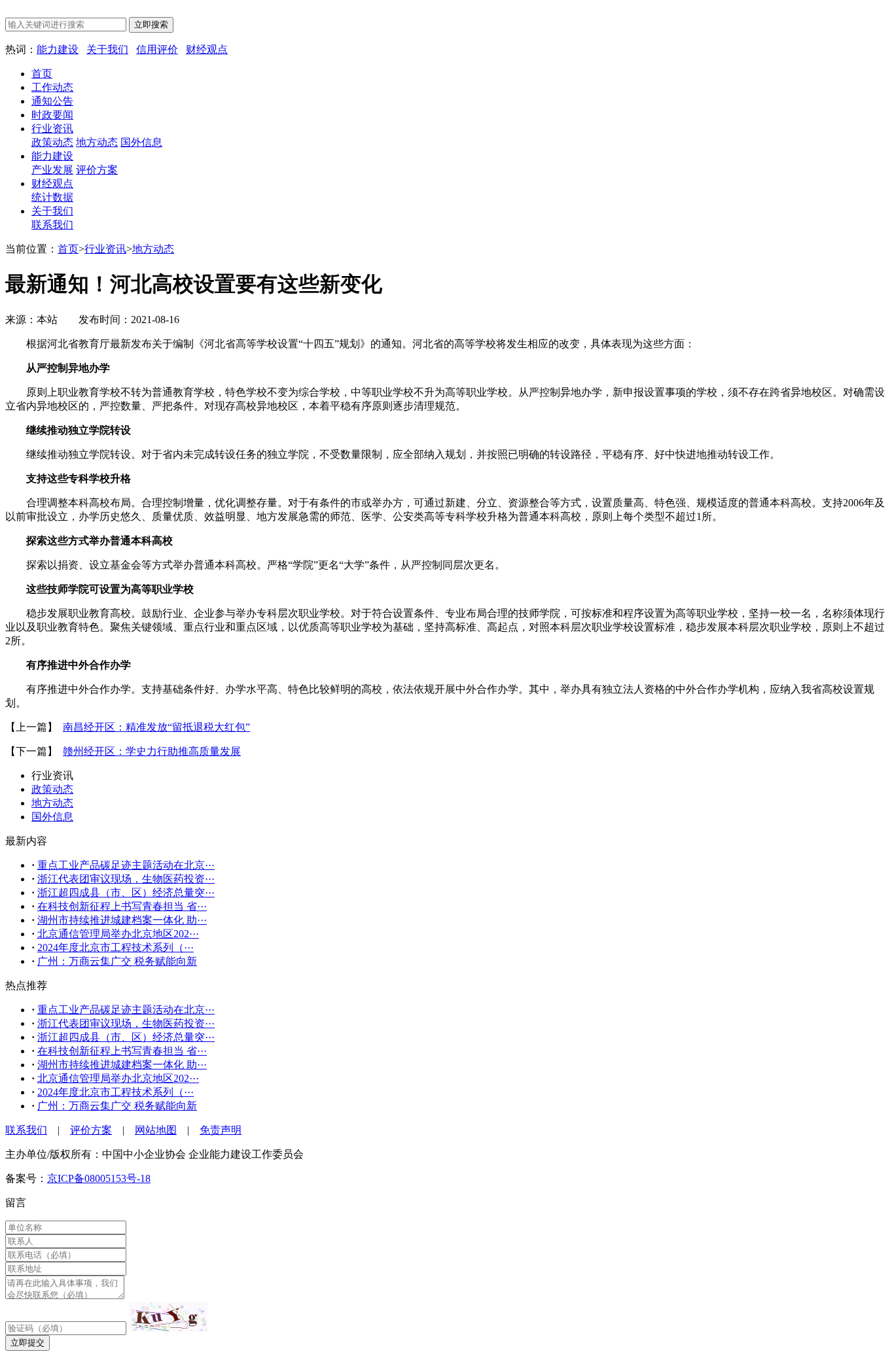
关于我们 (107, 49)
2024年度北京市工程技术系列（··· (115, 947)
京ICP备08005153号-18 (99, 1178)
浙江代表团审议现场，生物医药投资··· (126, 878)
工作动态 (52, 87)
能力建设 (58, 49)
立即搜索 (151, 24)
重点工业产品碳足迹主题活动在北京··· (126, 865)
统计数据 (52, 197)
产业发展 (52, 169)
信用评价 (157, 49)
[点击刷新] (168, 1316)
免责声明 (220, 1130)
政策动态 (52, 142)
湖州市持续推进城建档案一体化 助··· (122, 920)
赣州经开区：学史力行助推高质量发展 (152, 751)
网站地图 (156, 1130)
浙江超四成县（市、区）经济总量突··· (126, 892)
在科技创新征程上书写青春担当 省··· (122, 906)
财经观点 (207, 49)
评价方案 (97, 169)
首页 (41, 73)
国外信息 (141, 142)
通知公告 (52, 101)
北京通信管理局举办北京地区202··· (118, 933)
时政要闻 (52, 114)
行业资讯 (52, 128)
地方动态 (97, 142)
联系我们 (52, 224)
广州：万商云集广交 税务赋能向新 (117, 961)
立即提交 (27, 1342)
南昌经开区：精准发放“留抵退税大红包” (156, 727)
